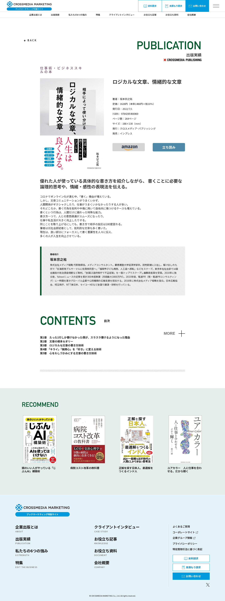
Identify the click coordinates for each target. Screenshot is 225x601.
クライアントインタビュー (122, 14)
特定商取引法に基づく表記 (187, 549)
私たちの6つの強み (78, 14)
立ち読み (168, 147)
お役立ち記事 (150, 14)
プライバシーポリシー (185, 543)
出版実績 (55, 14)
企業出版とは (35, 14)
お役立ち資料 (172, 14)
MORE (169, 333)
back (31, 40)
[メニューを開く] (216, 6)
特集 (98, 14)
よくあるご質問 (181, 526)
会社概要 (191, 14)
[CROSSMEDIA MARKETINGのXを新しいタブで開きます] (191, 585)
